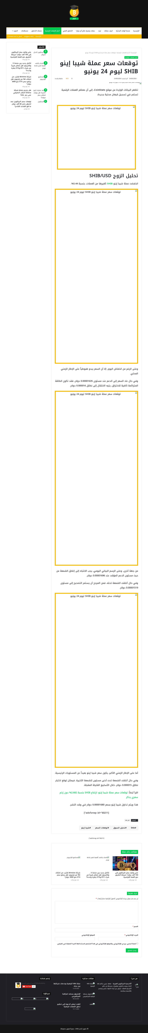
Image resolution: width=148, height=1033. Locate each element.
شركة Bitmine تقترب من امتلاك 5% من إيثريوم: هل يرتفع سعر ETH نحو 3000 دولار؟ (68, 875)
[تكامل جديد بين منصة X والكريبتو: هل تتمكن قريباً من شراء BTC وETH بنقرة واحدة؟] (96, 863)
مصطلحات (24, 30)
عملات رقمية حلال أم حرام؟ (85, 30)
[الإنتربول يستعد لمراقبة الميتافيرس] (88, 997)
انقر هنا (127, 820)
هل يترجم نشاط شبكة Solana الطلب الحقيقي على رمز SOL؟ (22, 93)
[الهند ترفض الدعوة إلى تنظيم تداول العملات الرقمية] (88, 1007)
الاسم (135, 926)
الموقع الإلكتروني (88, 935)
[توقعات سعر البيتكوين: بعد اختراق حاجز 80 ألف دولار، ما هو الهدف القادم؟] (39, 104)
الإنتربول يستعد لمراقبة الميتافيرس (71, 995)
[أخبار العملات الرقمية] (74, 12)
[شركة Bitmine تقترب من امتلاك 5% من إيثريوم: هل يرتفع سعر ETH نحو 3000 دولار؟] (67, 863)
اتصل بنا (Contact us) (15, 36)
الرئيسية (136, 30)
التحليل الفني (68, 30)
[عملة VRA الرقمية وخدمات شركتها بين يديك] (88, 986)
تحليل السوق (119, 828)
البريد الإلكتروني (131, 935)
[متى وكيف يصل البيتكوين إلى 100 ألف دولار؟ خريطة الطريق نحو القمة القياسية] (125, 863)
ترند (99, 30)
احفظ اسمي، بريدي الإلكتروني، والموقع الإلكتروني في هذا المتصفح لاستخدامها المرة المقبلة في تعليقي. (96, 943)
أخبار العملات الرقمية (52, 30)
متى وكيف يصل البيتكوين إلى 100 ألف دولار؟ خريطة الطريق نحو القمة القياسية (126, 875)
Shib (133, 828)
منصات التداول (36, 30)
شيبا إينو (85, 828)
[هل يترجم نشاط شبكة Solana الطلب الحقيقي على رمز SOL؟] (39, 94)
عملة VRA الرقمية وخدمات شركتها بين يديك (67, 985)
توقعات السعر (101, 828)
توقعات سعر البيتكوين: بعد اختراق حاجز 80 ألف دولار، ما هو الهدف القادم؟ (20, 104)
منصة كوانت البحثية (123, 30)
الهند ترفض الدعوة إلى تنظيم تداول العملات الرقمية (68, 1005)
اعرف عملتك (108, 30)
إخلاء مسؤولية (28, 36)
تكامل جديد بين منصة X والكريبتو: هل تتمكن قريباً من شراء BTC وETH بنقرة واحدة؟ (97, 875)
